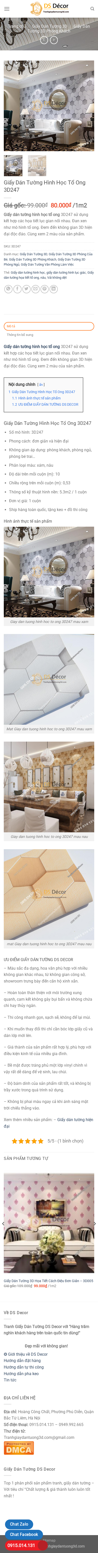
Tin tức (10, 1380)
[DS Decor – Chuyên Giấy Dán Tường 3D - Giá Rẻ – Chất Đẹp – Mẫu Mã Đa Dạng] (49, 9)
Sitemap (49, 1540)
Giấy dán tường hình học (28, 272)
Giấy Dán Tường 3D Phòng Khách (59, 29)
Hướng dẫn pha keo (21, 1373)
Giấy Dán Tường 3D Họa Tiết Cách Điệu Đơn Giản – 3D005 (48, 1281)
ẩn (41, 385)
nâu (43, 277)
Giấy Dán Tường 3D (49, 26)
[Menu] (7, 9)
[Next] (86, 106)
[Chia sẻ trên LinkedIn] (54, 289)
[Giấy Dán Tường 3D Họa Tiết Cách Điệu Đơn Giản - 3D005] (49, 1221)
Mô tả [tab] (11, 326)
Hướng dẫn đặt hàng (22, 1360)
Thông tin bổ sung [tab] (20, 335)
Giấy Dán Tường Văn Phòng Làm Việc (47, 264)
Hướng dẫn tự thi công (24, 1367)
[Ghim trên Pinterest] (44, 289)
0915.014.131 (21, 1545)
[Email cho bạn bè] (35, 289)
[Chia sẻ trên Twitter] (26, 289)
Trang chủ (17, 26)
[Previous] (11, 106)
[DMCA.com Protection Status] (19, 1447)
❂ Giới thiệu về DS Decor (25, 1354)
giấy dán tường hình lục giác (66, 272)
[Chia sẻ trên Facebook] (17, 289)
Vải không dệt (57, 277)
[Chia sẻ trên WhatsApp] (8, 289)
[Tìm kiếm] (92, 9)
